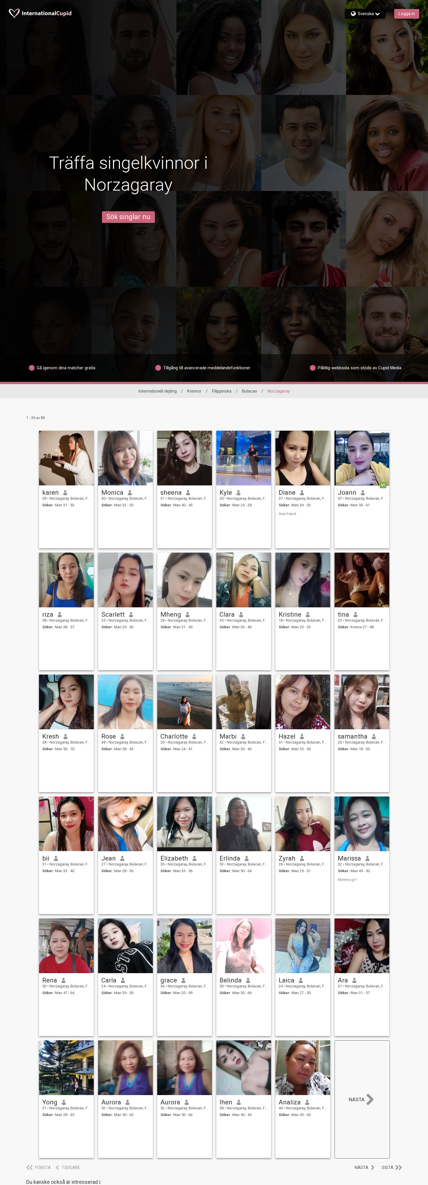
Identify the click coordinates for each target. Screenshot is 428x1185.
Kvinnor (194, 391)
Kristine (290, 614)
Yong (49, 1102)
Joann (347, 492)
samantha (352, 736)
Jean (108, 858)
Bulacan (249, 391)
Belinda (231, 980)
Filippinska (221, 391)
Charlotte (174, 736)
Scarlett (113, 614)
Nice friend (287, 514)
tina (343, 614)
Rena (49, 980)
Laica (286, 980)
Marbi (228, 736)
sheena (171, 492)
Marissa (349, 858)
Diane (287, 492)
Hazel (287, 736)
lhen (226, 1102)
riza (47, 614)
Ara (343, 980)
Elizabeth (174, 858)
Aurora (111, 1102)
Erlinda (230, 858)
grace (168, 980)
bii (45, 858)
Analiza (290, 1102)
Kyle (226, 492)
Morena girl (347, 879)
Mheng (170, 614)
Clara (227, 614)
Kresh (50, 736)
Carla (108, 980)
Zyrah (287, 858)
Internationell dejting (157, 391)
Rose (108, 736)
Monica (112, 492)
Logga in (407, 13)
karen (50, 492)
